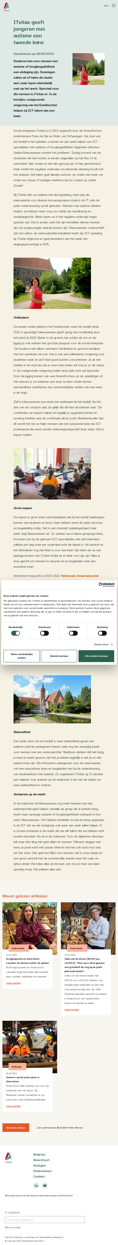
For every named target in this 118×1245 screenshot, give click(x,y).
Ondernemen (40, 1170)
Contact (39, 1176)
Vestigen (39, 1165)
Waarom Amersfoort (40, 1157)
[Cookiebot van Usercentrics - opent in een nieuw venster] (101, 585)
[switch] (44, 633)
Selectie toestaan (59, 656)
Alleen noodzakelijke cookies (22, 656)
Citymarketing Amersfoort (51, 1237)
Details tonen (101, 644)
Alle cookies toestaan (96, 656)
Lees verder (13, 983)
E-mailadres (12, 1212)
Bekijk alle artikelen (15, 1127)
